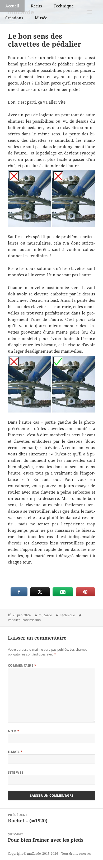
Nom (13, 731)
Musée (41, 17)
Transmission (31, 620)
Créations (14, 17)
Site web (16, 772)
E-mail (15, 752)
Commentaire (22, 665)
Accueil (12, 5)
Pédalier (14, 620)
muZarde (45, 615)
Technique (64, 5)
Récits (36, 5)
